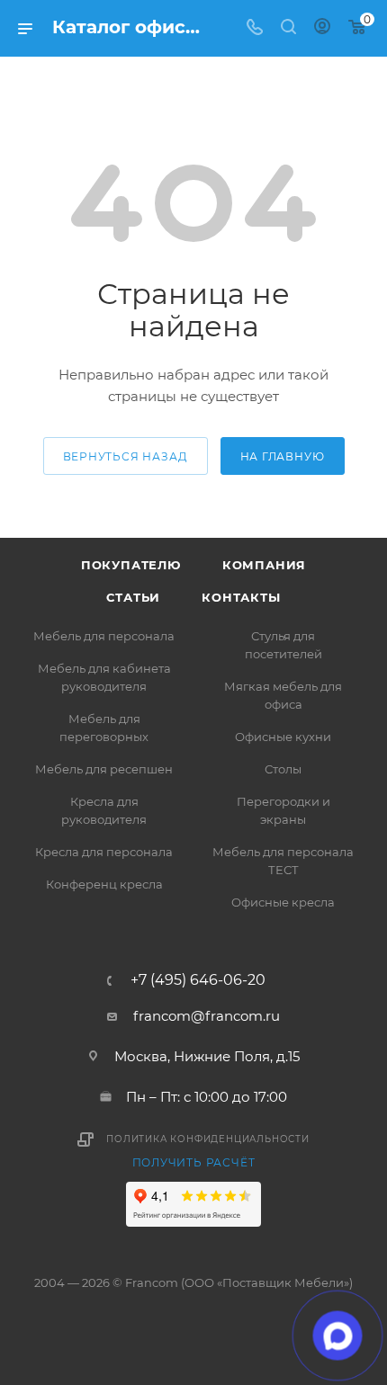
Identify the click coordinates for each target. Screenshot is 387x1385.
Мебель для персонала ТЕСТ (283, 860)
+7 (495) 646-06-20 (198, 980)
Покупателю (131, 565)
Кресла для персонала (104, 851)
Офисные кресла (283, 902)
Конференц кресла (104, 884)
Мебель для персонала (104, 636)
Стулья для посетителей (283, 645)
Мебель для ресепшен (104, 769)
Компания (264, 565)
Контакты (241, 597)
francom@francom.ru (206, 1015)
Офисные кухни (283, 736)
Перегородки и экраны (283, 810)
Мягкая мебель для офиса (283, 695)
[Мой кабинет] (322, 28)
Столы (283, 769)
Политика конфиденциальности (208, 1139)
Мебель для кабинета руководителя (104, 677)
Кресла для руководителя (104, 810)
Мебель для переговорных (103, 727)
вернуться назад (125, 456)
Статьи (133, 597)
